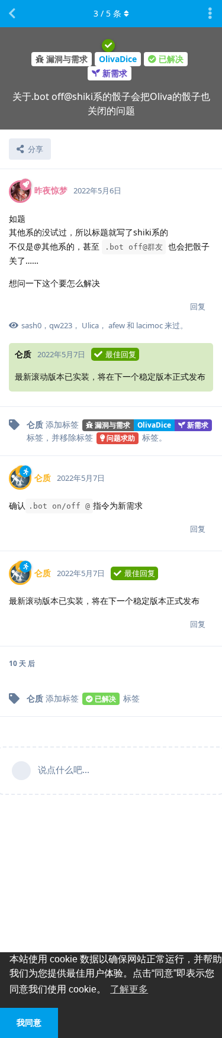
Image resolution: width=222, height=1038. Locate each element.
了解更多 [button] (129, 989)
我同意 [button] (29, 1022)
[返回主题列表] (12, 13)
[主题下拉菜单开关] (210, 13)
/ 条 (107, 13)
